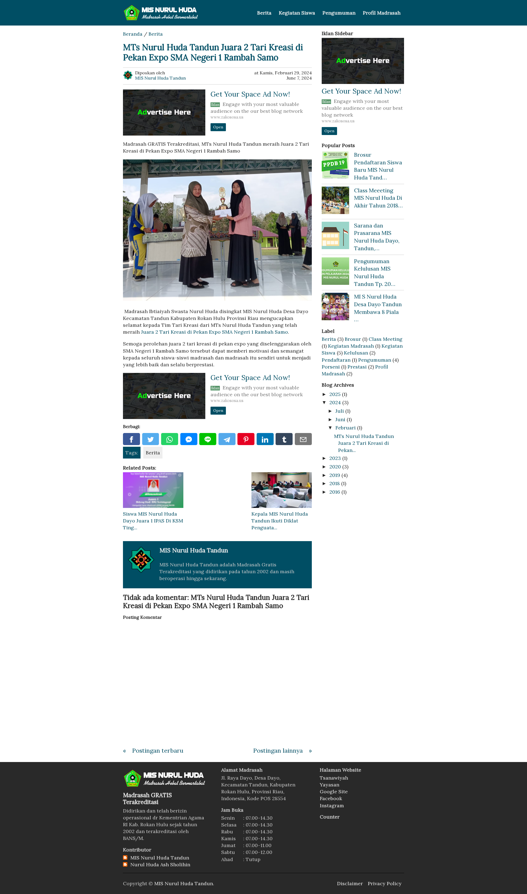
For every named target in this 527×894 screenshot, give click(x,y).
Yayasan (329, 784)
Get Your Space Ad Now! (250, 94)
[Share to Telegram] (227, 439)
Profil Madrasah (381, 13)
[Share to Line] (207, 439)
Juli (339, 411)
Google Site (334, 791)
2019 (334, 475)
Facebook (331, 798)
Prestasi (357, 367)
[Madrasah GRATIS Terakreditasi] (165, 786)
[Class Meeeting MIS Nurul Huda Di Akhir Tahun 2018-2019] (335, 200)
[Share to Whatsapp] (169, 439)
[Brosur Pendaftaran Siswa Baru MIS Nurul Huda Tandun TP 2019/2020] (335, 164)
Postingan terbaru (157, 750)
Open (218, 127)
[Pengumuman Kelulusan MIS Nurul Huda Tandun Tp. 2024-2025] (335, 271)
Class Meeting (385, 339)
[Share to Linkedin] (265, 439)
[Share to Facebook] (131, 439)
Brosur (353, 339)
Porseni (331, 367)
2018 (334, 483)
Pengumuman (339, 13)
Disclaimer (350, 883)
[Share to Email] (303, 439)
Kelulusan (356, 353)
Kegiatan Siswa (297, 13)
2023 (335, 458)
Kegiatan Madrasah (351, 346)
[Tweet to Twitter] (150, 439)
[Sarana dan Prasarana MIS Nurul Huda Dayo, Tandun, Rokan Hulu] (335, 235)
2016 (334, 492)
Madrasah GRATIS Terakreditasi (147, 798)
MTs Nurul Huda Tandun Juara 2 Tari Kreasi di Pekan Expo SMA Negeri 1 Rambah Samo (213, 52)
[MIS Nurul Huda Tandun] (165, 12)
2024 (335, 402)
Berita (264, 13)
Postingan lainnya (278, 750)
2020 (335, 466)
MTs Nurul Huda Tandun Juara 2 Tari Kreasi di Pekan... (364, 443)
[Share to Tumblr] (284, 439)
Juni (340, 419)
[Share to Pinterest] (245, 439)
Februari (345, 427)
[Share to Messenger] (188, 439)
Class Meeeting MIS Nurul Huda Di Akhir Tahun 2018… (378, 198)
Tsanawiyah (334, 778)
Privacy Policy (385, 883)
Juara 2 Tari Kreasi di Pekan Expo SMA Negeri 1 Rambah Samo (214, 332)
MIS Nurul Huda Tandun (159, 857)
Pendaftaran (336, 360)
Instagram (332, 805)
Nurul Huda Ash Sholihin (160, 864)
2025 (335, 394)
